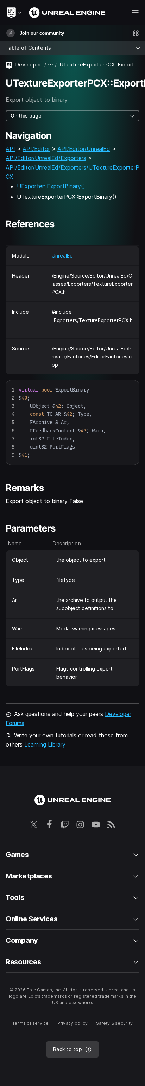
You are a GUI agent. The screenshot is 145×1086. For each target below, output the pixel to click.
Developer (28, 65)
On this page (26, 116)
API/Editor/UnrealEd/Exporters (46, 157)
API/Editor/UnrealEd (83, 148)
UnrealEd (62, 256)
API (10, 148)
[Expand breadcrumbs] (50, 64)
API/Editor (36, 148)
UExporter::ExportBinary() (51, 186)
